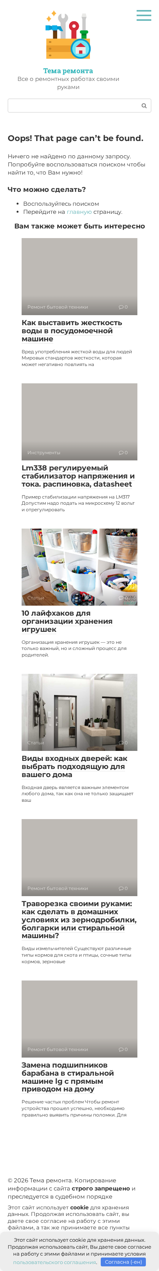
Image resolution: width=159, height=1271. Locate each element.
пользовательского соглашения (54, 1262)
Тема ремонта (68, 70)
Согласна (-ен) (123, 1262)
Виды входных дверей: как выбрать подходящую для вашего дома (74, 766)
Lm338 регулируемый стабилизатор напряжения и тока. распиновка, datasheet (78, 476)
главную (79, 211)
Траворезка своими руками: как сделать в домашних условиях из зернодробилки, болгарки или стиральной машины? (79, 919)
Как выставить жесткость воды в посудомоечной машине (72, 330)
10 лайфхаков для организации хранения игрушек (67, 621)
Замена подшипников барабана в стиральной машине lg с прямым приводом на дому (68, 1077)
